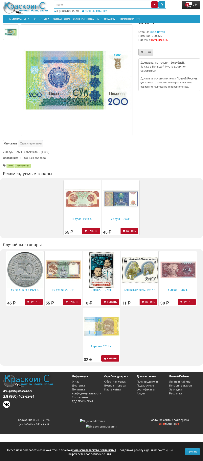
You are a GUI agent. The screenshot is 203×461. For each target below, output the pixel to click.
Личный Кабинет (180, 381)
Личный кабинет (95, 11)
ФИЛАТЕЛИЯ (61, 19)
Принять (192, 451)
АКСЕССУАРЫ (106, 19)
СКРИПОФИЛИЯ (129, 19)
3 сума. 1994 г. (82, 219)
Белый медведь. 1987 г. (140, 290)
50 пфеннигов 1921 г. (25, 290)
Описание (10, 143)
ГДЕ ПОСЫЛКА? (82, 401)
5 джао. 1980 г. (178, 290)
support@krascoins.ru (19, 391)
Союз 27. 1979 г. (101, 290)
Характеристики (31, 143)
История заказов (180, 385)
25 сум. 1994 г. (120, 219)
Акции (141, 393)
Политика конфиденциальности (86, 391)
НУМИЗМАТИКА (18, 19)
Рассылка (175, 393)
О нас (75, 381)
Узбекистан (157, 32)
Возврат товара (115, 385)
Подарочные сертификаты (146, 387)
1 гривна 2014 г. (101, 346)
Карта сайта (112, 389)
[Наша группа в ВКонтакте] (6, 404)
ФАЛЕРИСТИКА (83, 19)
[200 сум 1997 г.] (10, 32)
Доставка (78, 385)
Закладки (175, 389)
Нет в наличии (159, 39)
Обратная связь (115, 381)
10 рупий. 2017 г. (63, 290)
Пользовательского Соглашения (94, 450)
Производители (147, 381)
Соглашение (80, 397)
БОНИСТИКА (41, 19)
